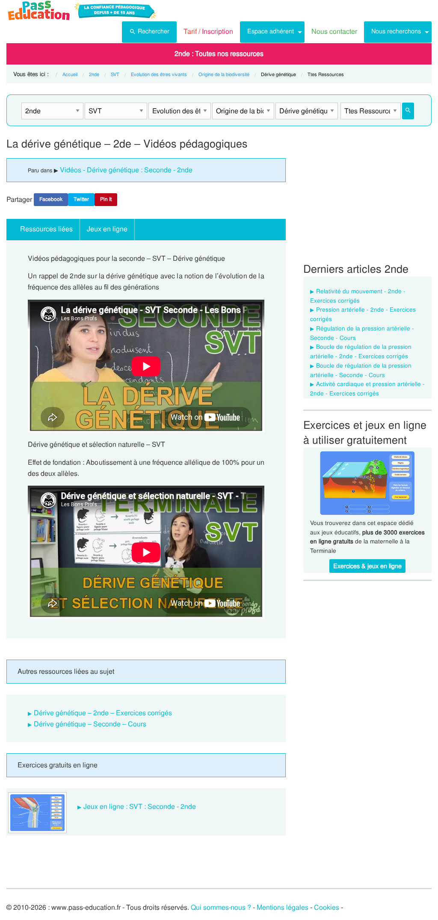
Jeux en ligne (107, 228)
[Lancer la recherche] (408, 111)
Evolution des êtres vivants (159, 74)
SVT (115, 74)
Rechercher (153, 31)
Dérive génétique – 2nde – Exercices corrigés (103, 712)
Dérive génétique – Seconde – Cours (90, 723)
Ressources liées (46, 228)
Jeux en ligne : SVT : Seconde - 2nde (139, 806)
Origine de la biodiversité (223, 74)
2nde (94, 74)
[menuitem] (149, 32)
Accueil (69, 74)
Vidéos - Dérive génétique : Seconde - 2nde (126, 169)
